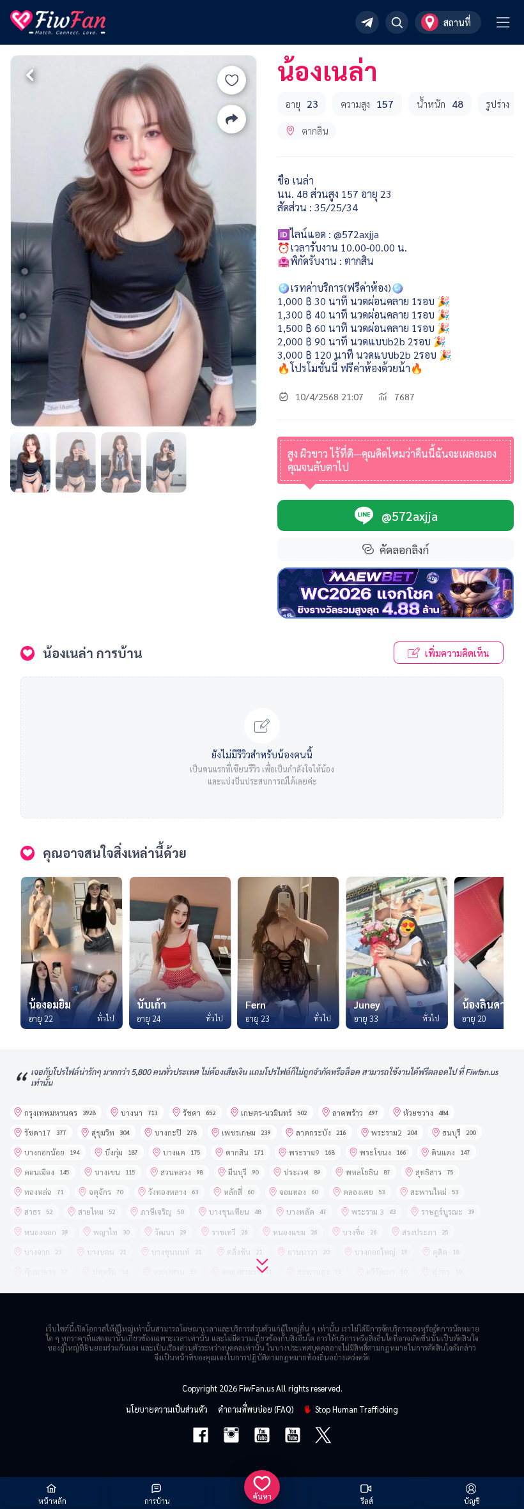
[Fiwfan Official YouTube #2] (292, 1436)
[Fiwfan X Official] (323, 1436)
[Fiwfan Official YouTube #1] (262, 1436)
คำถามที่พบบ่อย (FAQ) (255, 1409)
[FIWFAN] (57, 22)
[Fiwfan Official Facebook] (200, 1436)
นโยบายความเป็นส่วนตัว (167, 1409)
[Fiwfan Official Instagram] (231, 1436)
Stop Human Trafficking (356, 1409)
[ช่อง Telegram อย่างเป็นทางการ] (367, 22)
